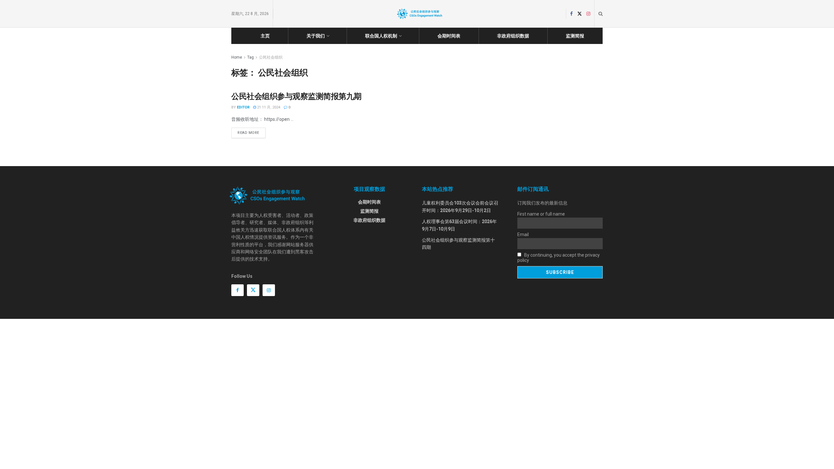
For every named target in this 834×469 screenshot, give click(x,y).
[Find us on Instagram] (588, 14)
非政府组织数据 (513, 35)
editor (243, 107)
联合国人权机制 (381, 35)
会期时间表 (449, 35)
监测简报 (575, 35)
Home (236, 57)
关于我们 (316, 35)
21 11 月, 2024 (268, 107)
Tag (250, 57)
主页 (265, 35)
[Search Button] (600, 13)
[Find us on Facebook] (571, 14)
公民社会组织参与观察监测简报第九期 (296, 96)
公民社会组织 (270, 57)
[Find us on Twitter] (579, 14)
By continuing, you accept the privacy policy (558, 257)
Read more (251, 131)
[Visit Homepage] (419, 14)
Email (523, 234)
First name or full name (541, 214)
